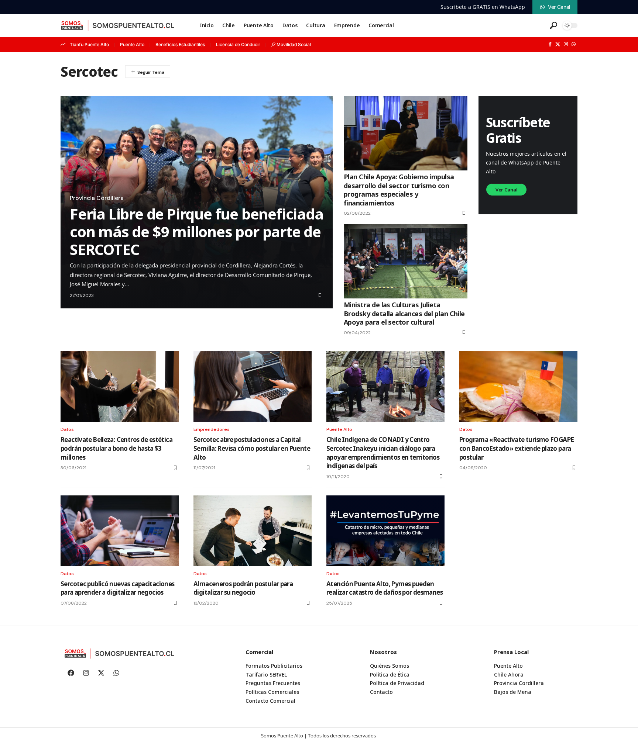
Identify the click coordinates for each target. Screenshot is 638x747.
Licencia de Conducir (238, 44)
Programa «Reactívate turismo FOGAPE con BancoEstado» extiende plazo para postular (516, 448)
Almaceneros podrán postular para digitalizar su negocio (243, 588)
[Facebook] (550, 44)
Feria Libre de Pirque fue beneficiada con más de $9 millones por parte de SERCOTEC (196, 231)
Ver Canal (506, 189)
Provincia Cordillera (97, 198)
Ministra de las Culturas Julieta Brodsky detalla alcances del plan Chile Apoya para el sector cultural (404, 313)
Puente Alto (132, 44)
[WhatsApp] (573, 44)
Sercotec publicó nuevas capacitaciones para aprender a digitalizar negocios (118, 588)
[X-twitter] (101, 672)
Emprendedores (211, 429)
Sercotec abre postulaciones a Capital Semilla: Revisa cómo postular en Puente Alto (251, 448)
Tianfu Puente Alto (89, 44)
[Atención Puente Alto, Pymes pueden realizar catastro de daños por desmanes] (385, 530)
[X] (557, 44)
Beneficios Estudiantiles (180, 44)
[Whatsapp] (116, 672)
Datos (67, 429)
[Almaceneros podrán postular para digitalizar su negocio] (252, 530)
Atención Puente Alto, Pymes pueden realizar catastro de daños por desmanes (384, 588)
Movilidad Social (294, 44)
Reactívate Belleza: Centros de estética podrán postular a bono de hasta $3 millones (116, 448)
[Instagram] (566, 44)
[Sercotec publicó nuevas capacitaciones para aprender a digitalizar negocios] (120, 530)
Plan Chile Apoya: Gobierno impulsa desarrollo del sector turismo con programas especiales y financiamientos (399, 189)
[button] (553, 25)
